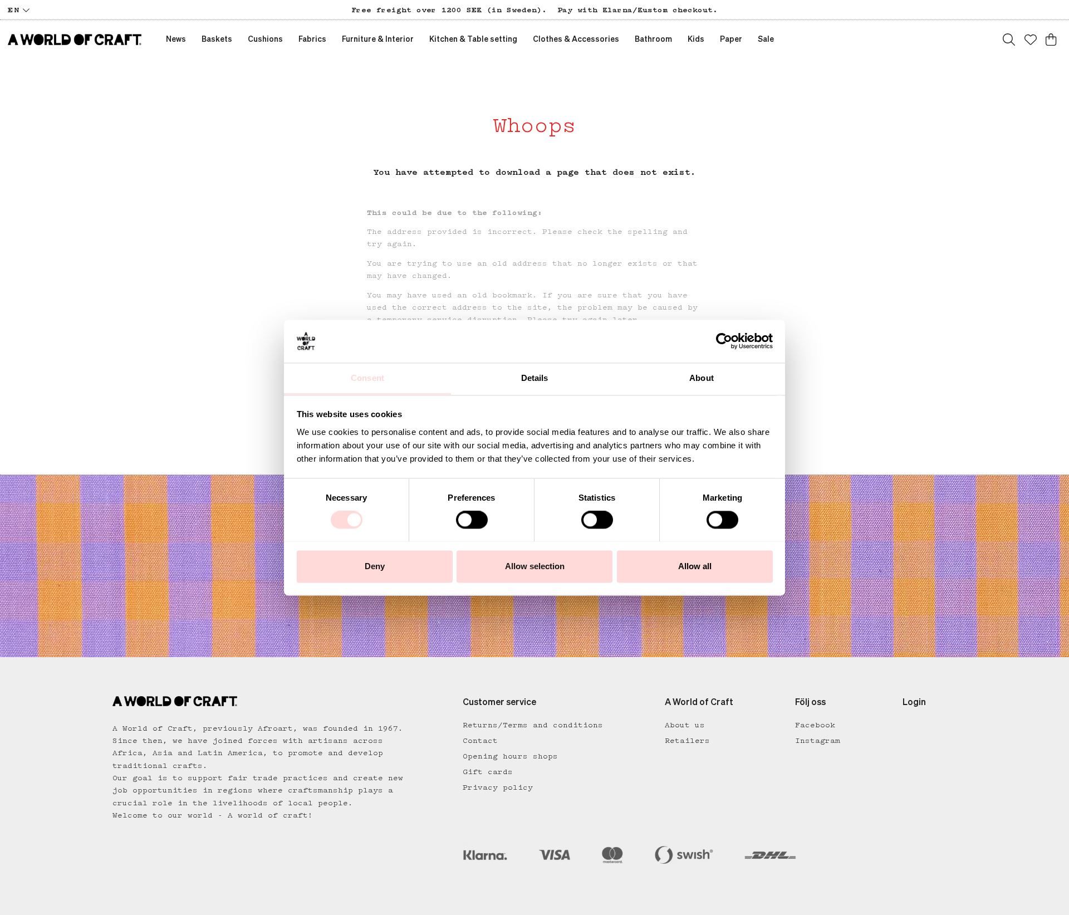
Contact (480, 741)
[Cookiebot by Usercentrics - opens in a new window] (724, 340)
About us (685, 725)
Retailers (687, 741)
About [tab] (701, 378)
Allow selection (535, 566)
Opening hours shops (510, 756)
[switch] (472, 520)
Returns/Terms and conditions (533, 725)
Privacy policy (498, 787)
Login (914, 702)
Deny (375, 566)
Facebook (815, 725)
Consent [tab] (367, 378)
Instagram (817, 741)
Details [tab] (534, 378)
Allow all (695, 566)
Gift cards (488, 772)
